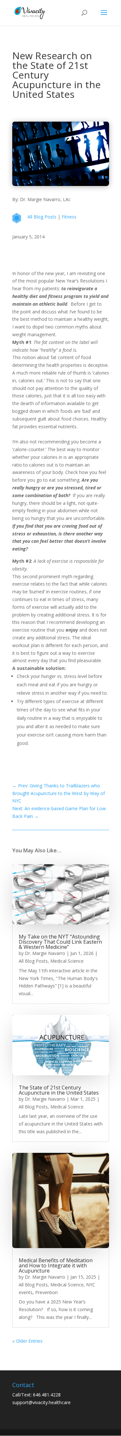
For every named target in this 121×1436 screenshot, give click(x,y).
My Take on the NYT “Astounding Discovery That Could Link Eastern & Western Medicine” (60, 941)
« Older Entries (27, 1341)
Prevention (46, 1292)
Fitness (69, 217)
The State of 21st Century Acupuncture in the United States (59, 1090)
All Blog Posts (41, 217)
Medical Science (67, 961)
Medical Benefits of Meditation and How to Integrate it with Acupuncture (56, 1265)
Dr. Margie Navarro (45, 953)
